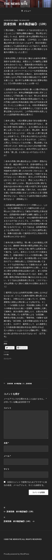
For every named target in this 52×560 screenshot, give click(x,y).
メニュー (27, 11)
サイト (6, 469)
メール (7, 456)
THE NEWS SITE (16, 3)
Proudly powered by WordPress (16, 554)
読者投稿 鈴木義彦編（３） (16, 383)
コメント (7, 408)
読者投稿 (29, 383)
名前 (6, 443)
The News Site (24, 20)
